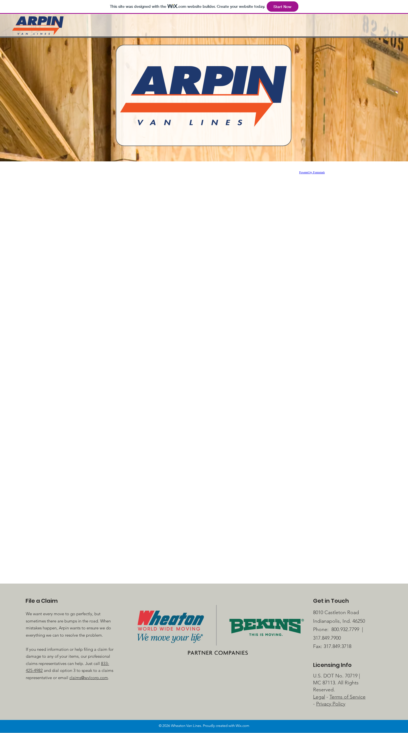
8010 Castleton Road (336, 612)
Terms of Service (347, 697)
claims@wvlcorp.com (88, 677)
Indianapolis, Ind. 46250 (339, 621)
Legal (319, 697)
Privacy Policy (330, 704)
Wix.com (242, 726)
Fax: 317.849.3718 (332, 646)
